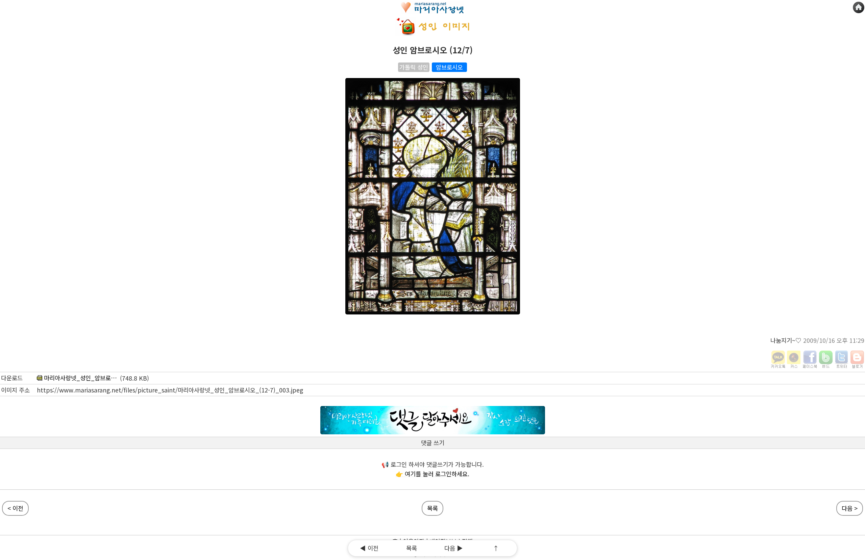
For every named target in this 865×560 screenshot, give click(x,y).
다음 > (850, 508)
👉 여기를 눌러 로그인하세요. (432, 473)
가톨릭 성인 (413, 67)
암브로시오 (449, 67)
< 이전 (15, 508)
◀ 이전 (369, 548)
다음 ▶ (453, 548)
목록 (411, 548)
